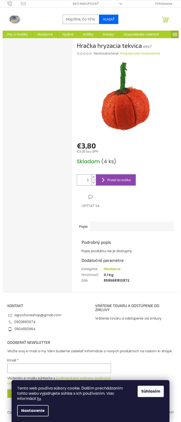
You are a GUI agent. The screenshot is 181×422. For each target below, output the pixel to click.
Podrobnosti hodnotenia (140, 53)
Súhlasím (150, 391)
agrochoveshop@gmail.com (37, 315)
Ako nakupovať (86, 3)
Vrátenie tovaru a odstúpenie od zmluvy (128, 318)
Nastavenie (33, 410)
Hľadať (109, 19)
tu (39, 398)
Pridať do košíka (119, 180)
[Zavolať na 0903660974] (14, 3)
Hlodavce (112, 269)
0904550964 (25, 329)
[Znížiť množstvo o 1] (93, 182)
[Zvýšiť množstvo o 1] (93, 177)
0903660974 (25, 322)
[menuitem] (18, 34)
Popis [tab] (83, 226)
